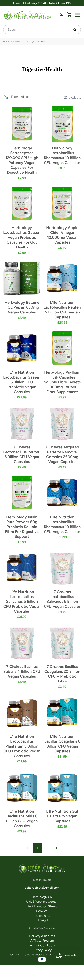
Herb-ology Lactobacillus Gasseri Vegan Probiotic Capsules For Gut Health (21, 237)
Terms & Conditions (42, 945)
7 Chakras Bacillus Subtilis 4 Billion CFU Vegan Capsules (21, 671)
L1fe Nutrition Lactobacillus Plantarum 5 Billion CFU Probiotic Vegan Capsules (21, 746)
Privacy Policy (42, 950)
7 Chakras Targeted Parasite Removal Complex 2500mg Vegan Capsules (62, 454)
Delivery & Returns (42, 936)
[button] (16, 96)
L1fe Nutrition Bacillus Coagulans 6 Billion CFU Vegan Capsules (62, 743)
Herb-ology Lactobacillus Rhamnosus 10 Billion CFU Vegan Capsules (62, 155)
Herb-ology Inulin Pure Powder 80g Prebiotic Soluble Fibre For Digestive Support (22, 527)
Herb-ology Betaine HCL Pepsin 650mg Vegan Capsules (21, 307)
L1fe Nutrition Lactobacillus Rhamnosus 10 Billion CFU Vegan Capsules (62, 524)
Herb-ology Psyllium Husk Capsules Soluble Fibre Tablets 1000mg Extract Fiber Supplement (62, 382)
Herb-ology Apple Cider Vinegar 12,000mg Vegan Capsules (62, 235)
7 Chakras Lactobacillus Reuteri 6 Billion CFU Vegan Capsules (21, 454)
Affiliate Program (42, 940)
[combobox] (36, 29)
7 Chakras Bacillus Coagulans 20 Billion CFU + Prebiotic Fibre (62, 673)
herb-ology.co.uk (41, 954)
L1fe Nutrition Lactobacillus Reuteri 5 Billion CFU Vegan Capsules (62, 309)
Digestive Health (38, 41)
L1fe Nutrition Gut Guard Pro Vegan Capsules (62, 816)
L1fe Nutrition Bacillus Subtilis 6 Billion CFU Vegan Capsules (22, 818)
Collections (19, 41)
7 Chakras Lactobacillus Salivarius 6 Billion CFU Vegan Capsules (62, 599)
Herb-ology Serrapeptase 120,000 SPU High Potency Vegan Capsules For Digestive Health (21, 160)
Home (6, 41)
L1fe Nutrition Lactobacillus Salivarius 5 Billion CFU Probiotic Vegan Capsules (21, 601)
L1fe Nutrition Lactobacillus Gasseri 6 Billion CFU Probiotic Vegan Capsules (21, 382)
